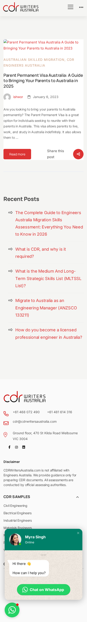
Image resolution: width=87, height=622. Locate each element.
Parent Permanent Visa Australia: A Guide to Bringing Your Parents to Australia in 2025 (43, 80)
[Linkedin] (23, 447)
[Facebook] (9, 447)
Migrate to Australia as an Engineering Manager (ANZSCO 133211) (46, 307)
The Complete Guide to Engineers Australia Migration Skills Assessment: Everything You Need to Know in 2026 (49, 223)
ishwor (17, 97)
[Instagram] (16, 447)
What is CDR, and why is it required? (40, 253)
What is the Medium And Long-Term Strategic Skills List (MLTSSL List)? (48, 278)
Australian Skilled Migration (33, 60)
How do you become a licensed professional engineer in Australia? (48, 333)
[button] (78, 533)
